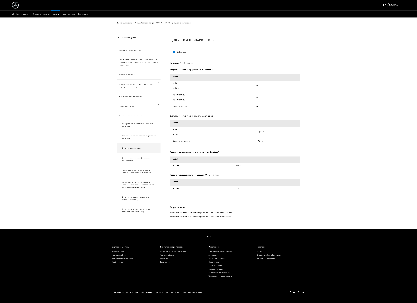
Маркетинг (261, 251)
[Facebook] (290, 292)
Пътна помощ (213, 262)
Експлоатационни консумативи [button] (130, 96)
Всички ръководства (124, 23)
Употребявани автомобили (122, 258)
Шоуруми (164, 258)
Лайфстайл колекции (216, 258)
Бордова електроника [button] (127, 74)
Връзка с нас (165, 262)
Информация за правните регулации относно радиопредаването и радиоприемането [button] (135, 85)
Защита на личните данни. (192, 292)
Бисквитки (175, 292)
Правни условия (162, 292)
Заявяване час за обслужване (220, 251)
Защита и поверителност (266, 258)
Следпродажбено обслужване (269, 255)
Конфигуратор (117, 262)
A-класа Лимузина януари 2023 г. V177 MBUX (152, 23)
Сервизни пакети (215, 265)
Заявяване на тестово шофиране (173, 251)
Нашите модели (118, 251)
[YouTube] (294, 292)
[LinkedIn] (302, 292)
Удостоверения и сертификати (220, 276)
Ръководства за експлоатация (220, 272)
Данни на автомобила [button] (127, 106)
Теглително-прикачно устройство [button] (131, 116)
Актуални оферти (167, 255)
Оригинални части (215, 269)
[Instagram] (298, 292)
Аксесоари (212, 255)
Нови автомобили (119, 255)
